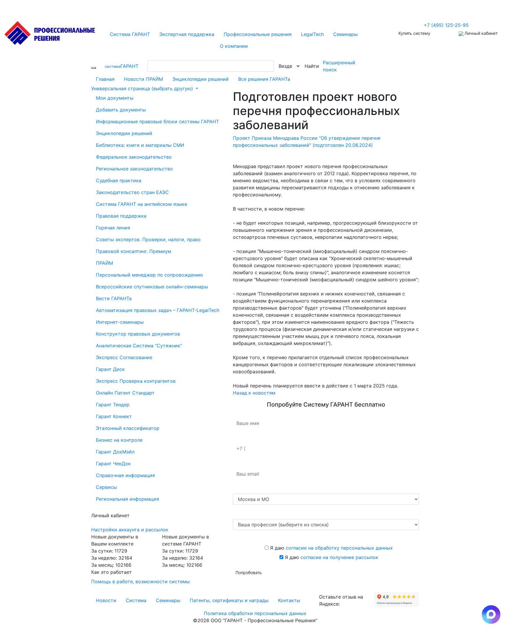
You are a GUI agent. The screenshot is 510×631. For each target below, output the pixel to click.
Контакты (289, 600)
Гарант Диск (110, 369)
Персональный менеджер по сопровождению (149, 275)
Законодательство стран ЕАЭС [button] (132, 192)
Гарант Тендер (113, 404)
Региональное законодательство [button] (134, 169)
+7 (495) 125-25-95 (446, 25)
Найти (312, 66)
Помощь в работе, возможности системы (140, 581)
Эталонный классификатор (127, 428)
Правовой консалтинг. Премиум (133, 251)
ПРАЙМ (104, 263)
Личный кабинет (480, 33)
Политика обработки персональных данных (255, 613)
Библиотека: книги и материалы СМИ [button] (140, 145)
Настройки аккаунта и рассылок (129, 530)
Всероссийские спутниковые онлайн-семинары (152, 287)
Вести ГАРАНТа (114, 298)
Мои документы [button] (114, 98)
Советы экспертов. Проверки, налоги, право (148, 239)
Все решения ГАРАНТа (264, 79)
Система (136, 600)
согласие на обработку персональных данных (339, 548)
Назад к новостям (254, 393)
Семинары (168, 600)
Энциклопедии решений (200, 79)
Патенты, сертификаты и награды (229, 600)
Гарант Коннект (114, 416)
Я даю (331, 548)
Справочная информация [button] (125, 475)
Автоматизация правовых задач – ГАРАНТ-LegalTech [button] (157, 310)
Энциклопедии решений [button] (124, 133)
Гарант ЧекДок (113, 463)
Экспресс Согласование (124, 357)
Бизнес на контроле (119, 440)
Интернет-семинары (120, 322)
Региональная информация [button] (127, 499)
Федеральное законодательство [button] (134, 157)
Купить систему (414, 33)
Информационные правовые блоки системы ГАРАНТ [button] (157, 121)
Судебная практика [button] (118, 180)
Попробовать (249, 572)
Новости (106, 600)
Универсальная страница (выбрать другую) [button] (142, 88)
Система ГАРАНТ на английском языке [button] (141, 204)
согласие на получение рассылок (339, 557)
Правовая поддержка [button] (121, 216)
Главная (105, 79)
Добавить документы (121, 110)
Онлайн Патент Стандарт (125, 393)
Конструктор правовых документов (138, 334)
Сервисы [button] (106, 487)
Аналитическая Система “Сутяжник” (139, 346)
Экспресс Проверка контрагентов (136, 381)
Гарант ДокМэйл (115, 452)
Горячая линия (113, 228)
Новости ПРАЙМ (143, 79)
